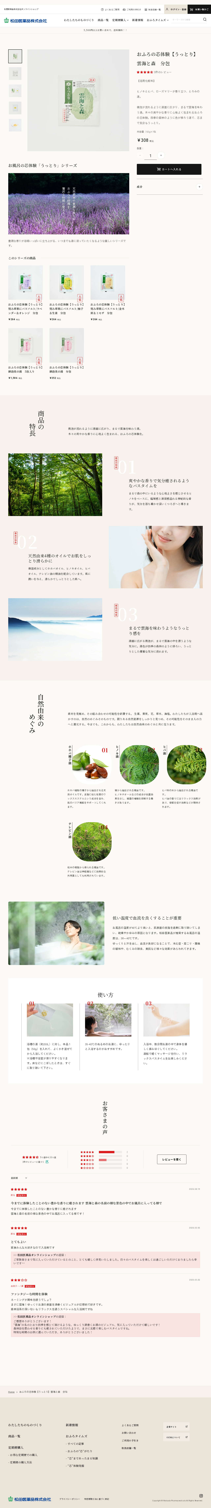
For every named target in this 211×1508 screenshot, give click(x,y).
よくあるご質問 (112, 9)
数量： (140, 148)
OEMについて (173, 1437)
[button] (145, 72)
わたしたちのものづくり (79, 20)
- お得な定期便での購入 (22, 1455)
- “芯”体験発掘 (75, 1466)
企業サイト (171, 1426)
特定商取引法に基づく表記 (96, 1498)
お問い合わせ (129, 1432)
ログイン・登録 (178, 9)
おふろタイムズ (156, 20)
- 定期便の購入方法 (20, 1462)
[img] (19, 1189)
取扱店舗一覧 (154, 9)
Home (11, 1391)
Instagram (201, 1495)
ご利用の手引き (134, 9)
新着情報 (137, 20)
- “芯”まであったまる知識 (82, 1458)
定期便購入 (119, 20)
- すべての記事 (75, 1444)
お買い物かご (202, 9)
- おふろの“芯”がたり (79, 1451)
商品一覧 (103, 20)
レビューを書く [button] (171, 1159)
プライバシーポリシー (69, 1498)
